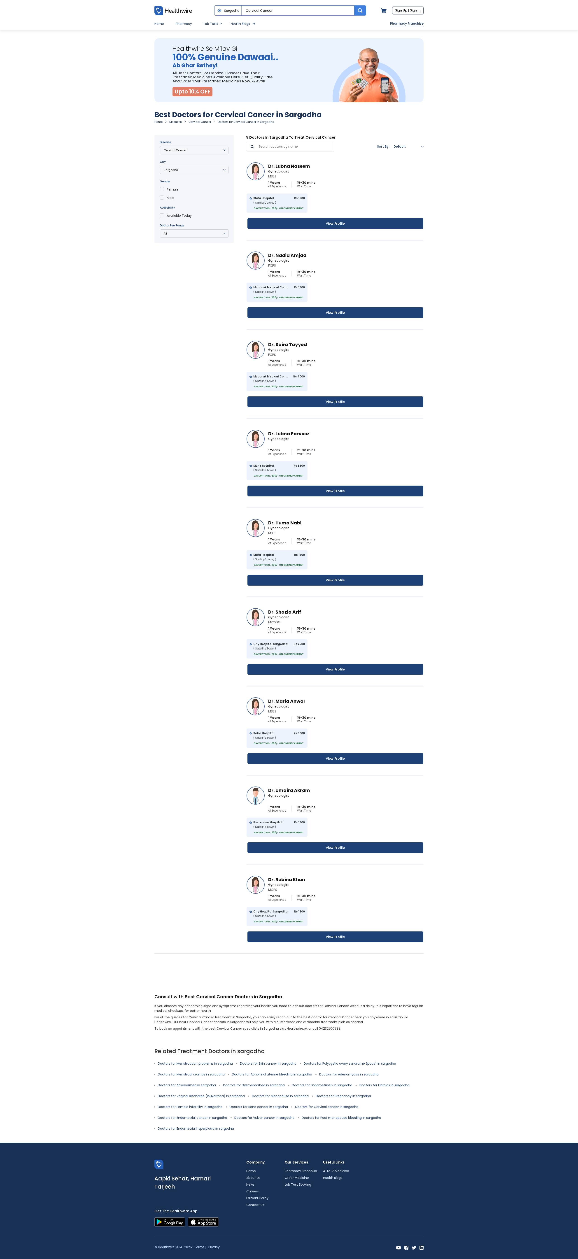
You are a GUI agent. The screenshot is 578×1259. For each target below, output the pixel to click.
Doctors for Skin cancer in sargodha (268, 1063)
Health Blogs (240, 23)
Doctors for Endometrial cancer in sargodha (192, 1117)
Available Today (179, 215)
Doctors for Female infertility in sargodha (190, 1107)
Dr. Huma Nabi (284, 523)
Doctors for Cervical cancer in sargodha (326, 1107)
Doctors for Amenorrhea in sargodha (187, 1085)
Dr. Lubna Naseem (289, 166)
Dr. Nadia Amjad (287, 255)
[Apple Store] (203, 1221)
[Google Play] (169, 1221)
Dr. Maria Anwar (286, 701)
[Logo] (158, 1164)
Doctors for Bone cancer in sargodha (259, 1107)
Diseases (175, 122)
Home (159, 23)
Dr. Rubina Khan (286, 879)
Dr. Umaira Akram (289, 790)
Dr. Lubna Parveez (289, 434)
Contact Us (255, 1205)
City (163, 162)
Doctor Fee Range (172, 225)
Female (173, 189)
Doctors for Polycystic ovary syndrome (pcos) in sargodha (350, 1063)
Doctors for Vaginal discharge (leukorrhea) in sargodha (201, 1096)
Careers (252, 1191)
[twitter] (414, 1247)
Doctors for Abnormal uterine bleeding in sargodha (272, 1074)
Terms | (200, 1247)
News (250, 1184)
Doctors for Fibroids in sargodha (384, 1085)
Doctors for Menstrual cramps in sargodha (191, 1074)
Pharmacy (184, 23)
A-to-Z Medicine (336, 1171)
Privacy (214, 1247)
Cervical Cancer (200, 122)
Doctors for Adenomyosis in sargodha (349, 1074)
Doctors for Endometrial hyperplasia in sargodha (196, 1128)
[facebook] (406, 1247)
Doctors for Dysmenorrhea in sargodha (254, 1085)
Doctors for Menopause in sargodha (280, 1096)
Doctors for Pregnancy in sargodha (343, 1096)
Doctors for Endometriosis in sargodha (322, 1085)
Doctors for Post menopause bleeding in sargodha (341, 1117)
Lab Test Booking (298, 1184)
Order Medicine (297, 1177)
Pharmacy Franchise (407, 23)
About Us (253, 1177)
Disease (165, 142)
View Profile (335, 223)
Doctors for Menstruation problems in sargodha (195, 1063)
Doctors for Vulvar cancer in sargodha (264, 1117)
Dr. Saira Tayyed (287, 344)
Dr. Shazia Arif (284, 612)
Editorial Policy (257, 1198)
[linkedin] (422, 1247)
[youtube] (398, 1247)
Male (170, 197)
